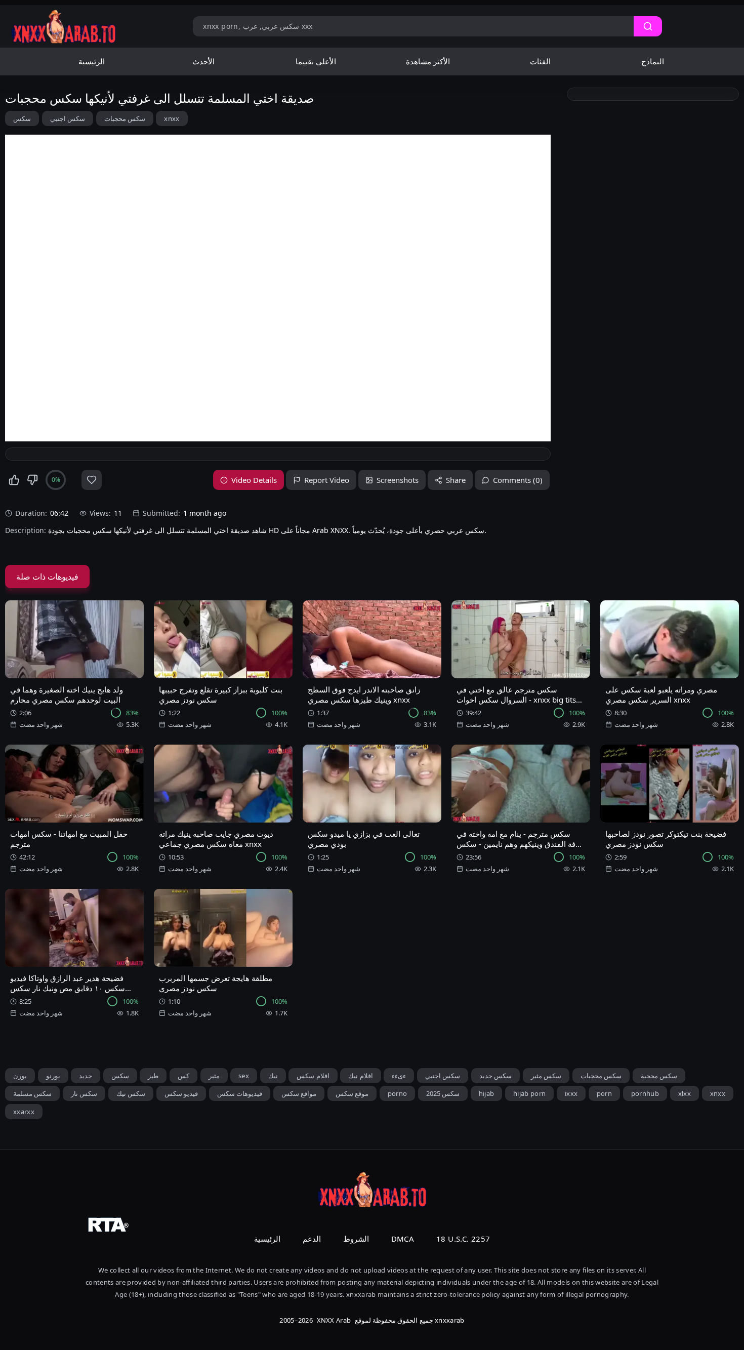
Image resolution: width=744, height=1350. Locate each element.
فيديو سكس (181, 1093)
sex (243, 1075)
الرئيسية (91, 61)
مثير (214, 1075)
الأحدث (203, 61)
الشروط (356, 1239)
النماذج (652, 61)
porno (397, 1093)
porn (604, 1093)
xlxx (684, 1093)
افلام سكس (313, 1075)
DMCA (403, 1239)
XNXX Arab (334, 1320)
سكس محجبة (659, 1075)
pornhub (645, 1093)
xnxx (171, 118)
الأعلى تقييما (316, 61)
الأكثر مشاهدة (428, 61)
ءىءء (399, 1075)
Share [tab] (456, 480)
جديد (85, 1075)
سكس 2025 (443, 1093)
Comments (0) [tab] (518, 480)
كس (183, 1075)
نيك (273, 1075)
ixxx (571, 1093)
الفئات (540, 61)
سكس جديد (495, 1075)
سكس (22, 118)
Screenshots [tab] (398, 480)
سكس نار (84, 1093)
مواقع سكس (298, 1093)
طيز (153, 1075)
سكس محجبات (124, 118)
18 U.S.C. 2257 (463, 1239)
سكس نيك (130, 1093)
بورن (20, 1075)
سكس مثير (546, 1075)
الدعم (312, 1239)
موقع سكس (352, 1093)
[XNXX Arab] (63, 26)
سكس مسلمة (32, 1093)
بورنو (53, 1075)
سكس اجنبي (67, 118)
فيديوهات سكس (239, 1093)
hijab (486, 1093)
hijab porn (529, 1093)
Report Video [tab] (326, 480)
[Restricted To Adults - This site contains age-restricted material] (372, 1225)
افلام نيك (360, 1075)
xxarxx (23, 1111)
